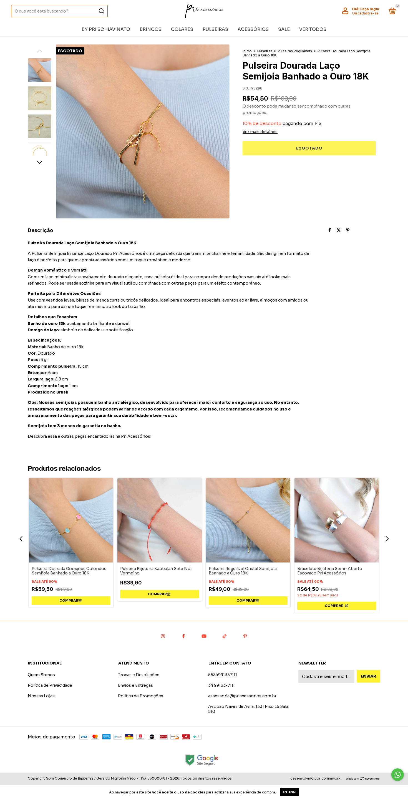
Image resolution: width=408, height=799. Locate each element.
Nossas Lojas (41, 695)
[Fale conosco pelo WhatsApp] (397, 774)
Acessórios (253, 29)
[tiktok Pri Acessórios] (224, 636)
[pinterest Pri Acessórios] (245, 636)
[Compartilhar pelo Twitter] (338, 230)
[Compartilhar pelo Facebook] (329, 230)
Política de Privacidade (50, 685)
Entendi (289, 792)
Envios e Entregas (135, 685)
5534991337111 (222, 674)
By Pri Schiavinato (106, 29)
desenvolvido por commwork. (315, 778)
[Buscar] (101, 11)
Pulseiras (215, 29)
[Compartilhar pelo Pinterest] (347, 230)
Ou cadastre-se (365, 13)
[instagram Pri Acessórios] (162, 636)
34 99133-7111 (221, 685)
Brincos (151, 29)
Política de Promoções (140, 695)
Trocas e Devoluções (138, 674)
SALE (284, 29)
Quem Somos (41, 674)
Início (247, 51)
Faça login (369, 9)
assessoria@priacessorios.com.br (242, 695)
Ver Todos (312, 29)
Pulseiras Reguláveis (295, 51)
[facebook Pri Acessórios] (183, 636)
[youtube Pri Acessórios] (204, 636)
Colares (182, 29)
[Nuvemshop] (363, 779)
